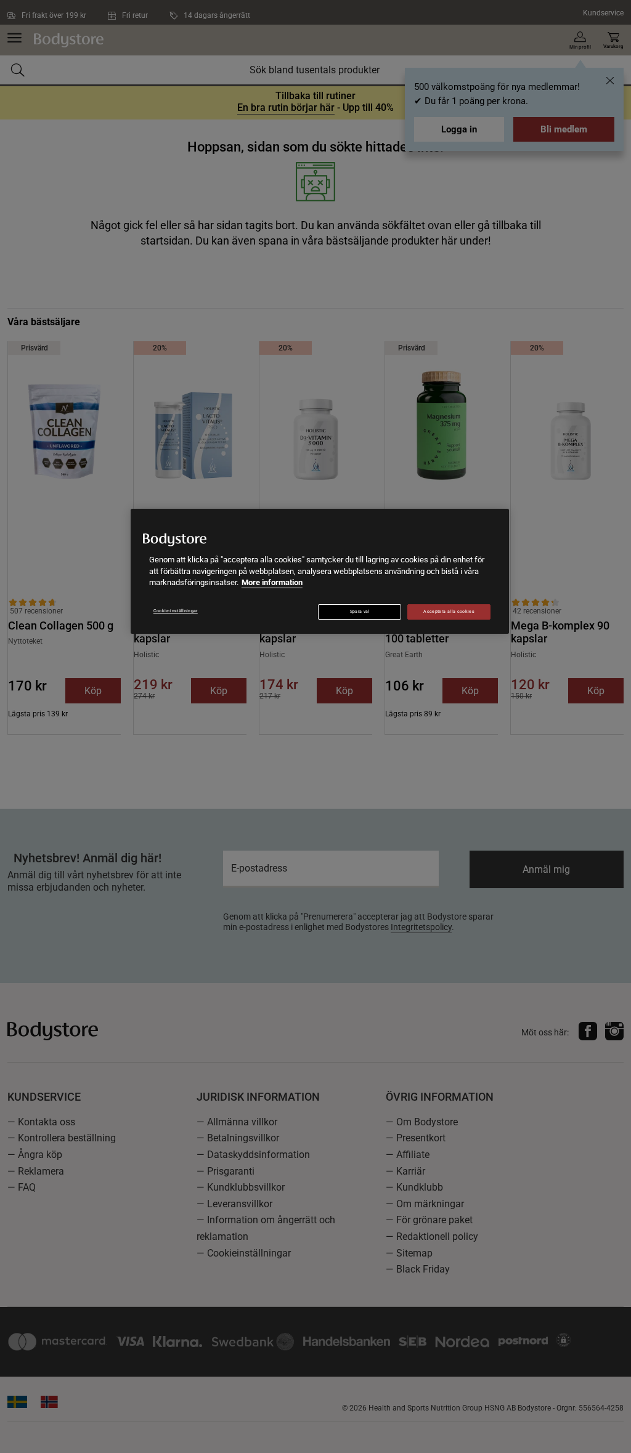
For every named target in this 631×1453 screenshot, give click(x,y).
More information (272, 582)
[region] (320, 571)
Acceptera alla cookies (448, 611)
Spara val (360, 611)
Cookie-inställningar (175, 611)
